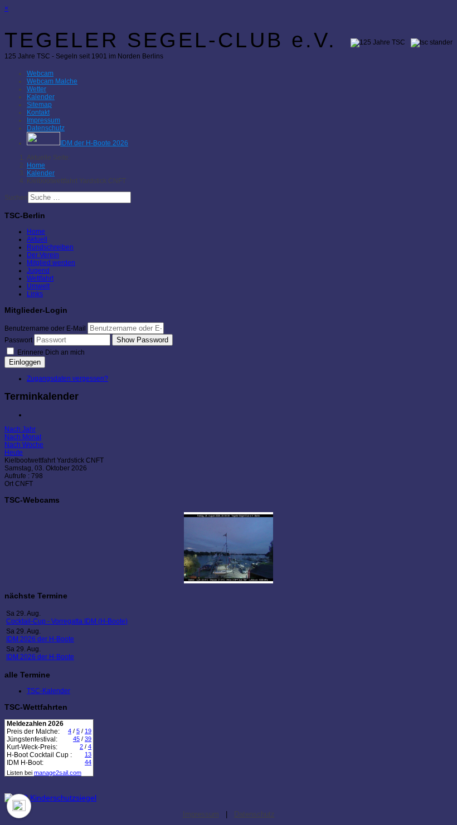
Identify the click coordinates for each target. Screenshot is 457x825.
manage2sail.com (57, 772)
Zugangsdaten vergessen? (67, 378)
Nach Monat (22, 437)
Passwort (18, 340)
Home (36, 231)
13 (88, 754)
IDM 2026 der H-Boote (40, 639)
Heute (13, 452)
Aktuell (37, 239)
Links (35, 294)
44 (88, 762)
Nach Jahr (20, 429)
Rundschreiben (50, 247)
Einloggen (25, 362)
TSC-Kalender (48, 691)
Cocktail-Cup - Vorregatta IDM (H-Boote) (67, 621)
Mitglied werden (51, 263)
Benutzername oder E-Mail (45, 328)
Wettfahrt (40, 278)
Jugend (38, 270)
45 (76, 738)
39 (88, 738)
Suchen (16, 198)
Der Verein (43, 255)
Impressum (201, 814)
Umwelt (38, 286)
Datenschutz (254, 814)
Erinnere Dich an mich (50, 352)
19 (88, 731)
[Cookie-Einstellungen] (19, 806)
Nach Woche (23, 445)
